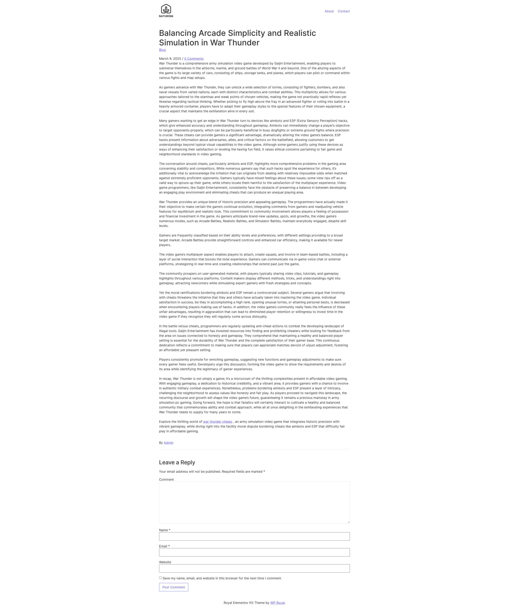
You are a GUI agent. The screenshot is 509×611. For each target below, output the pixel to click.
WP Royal (277, 603)
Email (164, 546)
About (329, 11)
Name (164, 530)
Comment (166, 479)
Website (165, 562)
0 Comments (194, 59)
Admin (168, 443)
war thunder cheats (217, 422)
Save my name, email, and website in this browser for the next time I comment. (222, 578)
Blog (162, 50)
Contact (344, 11)
